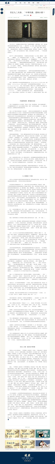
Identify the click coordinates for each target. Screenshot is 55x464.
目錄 (25, 2)
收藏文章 (32, 5)
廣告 (29, 459)
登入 (44, 0)
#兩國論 (41, 17)
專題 (29, 2)
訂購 (31, 459)
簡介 (23, 459)
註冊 (46, 0)
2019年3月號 (10, 17)
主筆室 (27, 15)
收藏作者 (37, 5)
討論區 (38, 2)
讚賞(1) (41, 5)
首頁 (16, 2)
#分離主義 (45, 17)
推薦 (33, 2)
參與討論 (27, 427)
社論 (20, 2)
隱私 (25, 459)
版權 (27, 459)
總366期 (15, 17)
